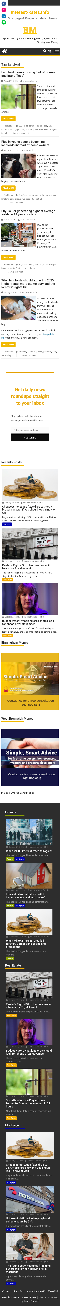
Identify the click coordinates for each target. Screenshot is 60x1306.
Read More (8, 118)
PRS (36, 129)
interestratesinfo (30, 81)
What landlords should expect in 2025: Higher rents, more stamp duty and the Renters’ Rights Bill (28, 284)
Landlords (14, 199)
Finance (10, 859)
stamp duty (6, 355)
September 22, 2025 (17, 890)
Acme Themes (31, 1300)
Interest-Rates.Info (30, 12)
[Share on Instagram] (4, 10)
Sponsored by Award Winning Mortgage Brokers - (31, 38)
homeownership (49, 195)
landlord (5, 129)
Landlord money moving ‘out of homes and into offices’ (28, 74)
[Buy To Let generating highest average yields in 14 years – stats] (18, 224)
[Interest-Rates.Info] (4, 51)
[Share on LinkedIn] (4, 16)
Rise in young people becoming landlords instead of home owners (25, 143)
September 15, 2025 (17, 936)
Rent (41, 129)
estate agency (35, 195)
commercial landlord (38, 126)
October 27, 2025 (12, 561)
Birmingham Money (48, 42)
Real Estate (8, 126)
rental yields (26, 268)
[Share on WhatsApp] (4, 22)
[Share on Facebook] (4, 4)
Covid (51, 126)
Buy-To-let (23, 126)
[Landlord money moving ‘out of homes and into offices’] (18, 86)
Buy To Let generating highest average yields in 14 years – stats (28, 212)
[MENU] (57, 51)
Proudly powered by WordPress (19, 1297)
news (22, 129)
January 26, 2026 (11, 502)
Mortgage (7, 524)
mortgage (14, 129)
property (30, 129)
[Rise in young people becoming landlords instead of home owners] (18, 155)
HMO (31, 264)
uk (6, 133)
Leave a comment (21, 133)
